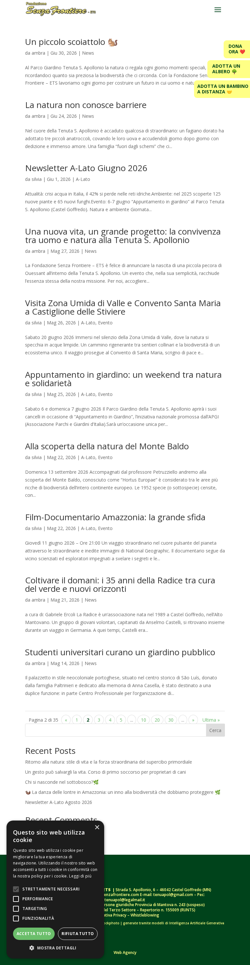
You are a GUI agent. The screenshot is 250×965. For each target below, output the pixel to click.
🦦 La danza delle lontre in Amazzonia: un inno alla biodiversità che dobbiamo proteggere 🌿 (122, 792)
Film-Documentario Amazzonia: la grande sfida (115, 517)
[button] (55, 948)
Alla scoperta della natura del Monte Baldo (107, 446)
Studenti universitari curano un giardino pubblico (121, 652)
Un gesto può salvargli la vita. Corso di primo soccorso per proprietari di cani (105, 772)
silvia (37, 179)
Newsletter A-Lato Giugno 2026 (86, 168)
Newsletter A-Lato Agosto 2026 (58, 802)
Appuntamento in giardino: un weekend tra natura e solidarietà (123, 379)
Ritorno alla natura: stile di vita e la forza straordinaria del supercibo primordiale (108, 762)
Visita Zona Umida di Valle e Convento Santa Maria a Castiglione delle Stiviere (123, 307)
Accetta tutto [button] (34, 933)
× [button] (96, 827)
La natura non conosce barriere (85, 105)
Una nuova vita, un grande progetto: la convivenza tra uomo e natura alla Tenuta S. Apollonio (123, 235)
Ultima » (211, 720)
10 (143, 720)
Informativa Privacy (108, 915)
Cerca (215, 730)
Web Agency (125, 952)
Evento (105, 322)
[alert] (55, 889)
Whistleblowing (145, 915)
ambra (38, 53)
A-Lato (83, 179)
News (88, 53)
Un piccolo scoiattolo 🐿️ (71, 42)
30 (171, 720)
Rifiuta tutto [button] (78, 933)
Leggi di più (80, 876)
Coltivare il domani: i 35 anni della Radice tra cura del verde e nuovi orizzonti (120, 584)
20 (157, 720)
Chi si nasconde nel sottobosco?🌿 (62, 782)
